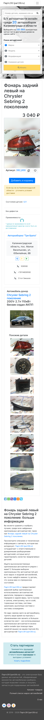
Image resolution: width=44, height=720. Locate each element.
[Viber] (11, 499)
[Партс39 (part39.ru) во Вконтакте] (4, 705)
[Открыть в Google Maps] (17, 258)
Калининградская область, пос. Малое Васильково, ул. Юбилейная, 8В (22, 248)
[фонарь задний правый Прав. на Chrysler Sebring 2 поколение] (22, 347)
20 (14, 22)
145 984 (21, 29)
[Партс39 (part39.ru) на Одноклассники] (13, 705)
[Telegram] (5, 499)
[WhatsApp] (8, 499)
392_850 (21, 170)
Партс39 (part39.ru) (14, 3)
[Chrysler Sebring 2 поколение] (22, 319)
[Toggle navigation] (37, 3)
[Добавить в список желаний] (35, 170)
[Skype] (21, 499)
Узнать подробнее (22, 661)
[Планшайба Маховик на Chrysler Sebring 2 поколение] (22, 366)
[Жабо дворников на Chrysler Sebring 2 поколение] (22, 404)
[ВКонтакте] (15, 499)
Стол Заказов (24, 278)
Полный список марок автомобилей (26, 693)
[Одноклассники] (18, 499)
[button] (6, 143)
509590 (24, 266)
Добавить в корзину (22, 180)
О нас (39, 699)
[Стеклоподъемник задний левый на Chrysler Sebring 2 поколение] (22, 423)
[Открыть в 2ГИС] (27, 258)
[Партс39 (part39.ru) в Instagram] (8, 705)
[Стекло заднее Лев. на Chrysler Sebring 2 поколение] (22, 462)
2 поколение (19, 296)
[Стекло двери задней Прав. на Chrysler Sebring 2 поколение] (22, 481)
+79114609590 (24, 272)
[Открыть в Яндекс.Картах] (22, 258)
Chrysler (13, 295)
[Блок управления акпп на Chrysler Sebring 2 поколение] (22, 385)
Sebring (24, 295)
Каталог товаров (34, 690)
